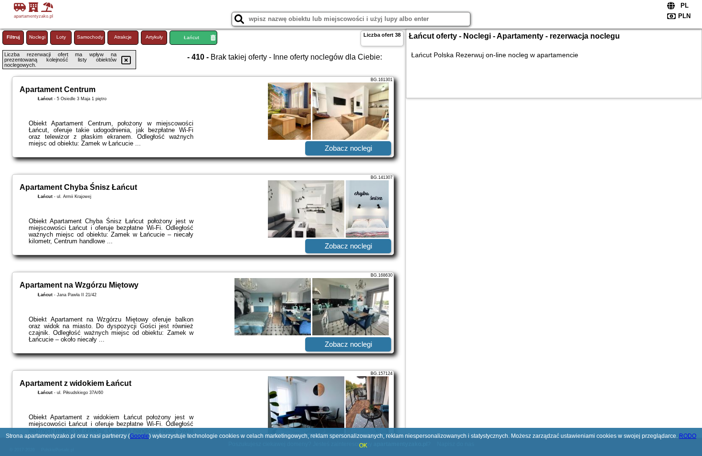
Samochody (90, 37)
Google (139, 436)
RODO (687, 436)
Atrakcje (123, 37)
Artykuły (154, 37)
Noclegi (37, 37)
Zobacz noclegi (348, 148)
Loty (61, 37)
